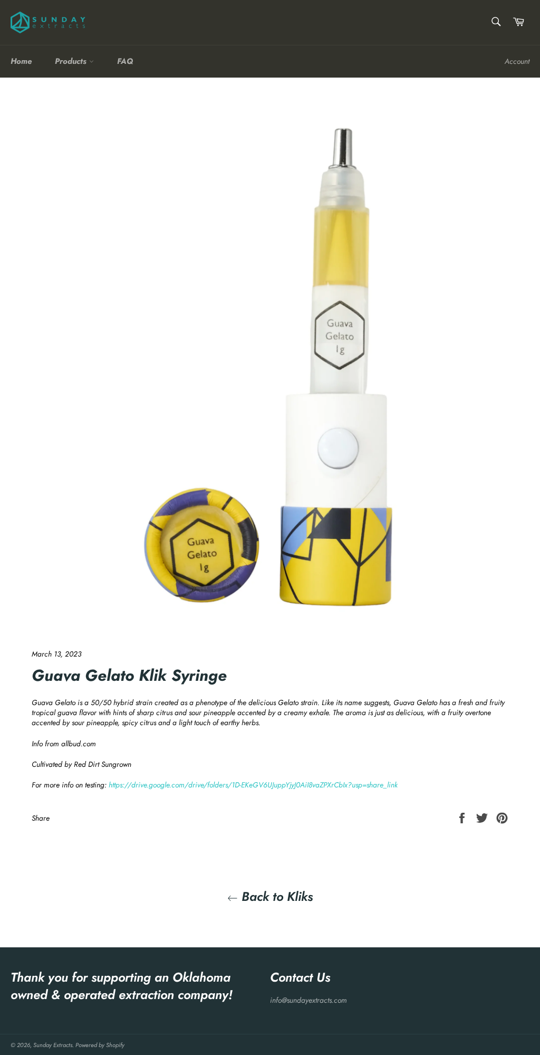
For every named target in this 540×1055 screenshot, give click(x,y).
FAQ (125, 61)
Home (21, 61)
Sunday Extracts (52, 1045)
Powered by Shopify (99, 1045)
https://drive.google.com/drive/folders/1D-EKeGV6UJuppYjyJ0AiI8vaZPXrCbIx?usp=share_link (253, 785)
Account (517, 61)
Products (72, 61)
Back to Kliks (275, 896)
